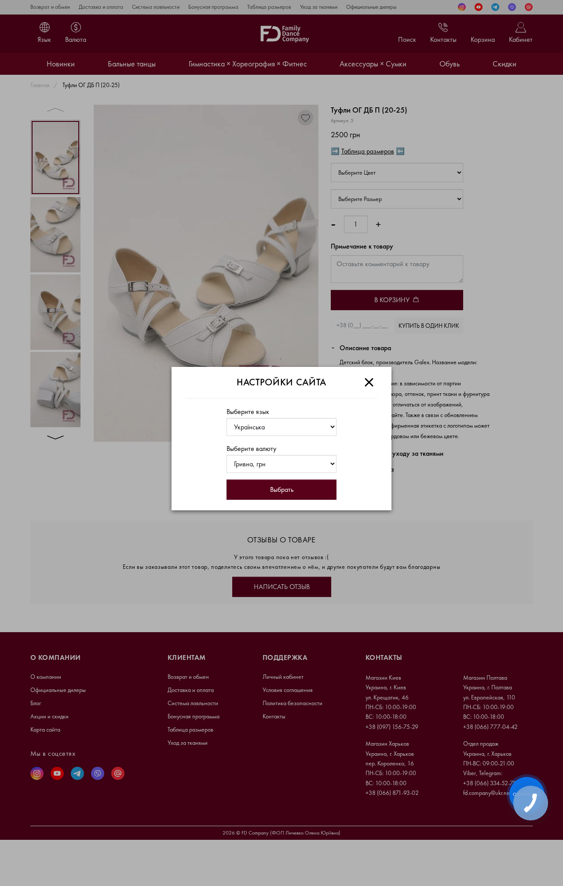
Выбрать (281, 489)
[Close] (369, 382)
